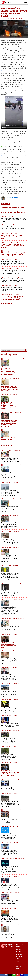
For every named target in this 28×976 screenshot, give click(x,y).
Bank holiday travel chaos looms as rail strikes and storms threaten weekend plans (9, 902)
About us (19, 944)
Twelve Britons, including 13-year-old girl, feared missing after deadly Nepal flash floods (10, 804)
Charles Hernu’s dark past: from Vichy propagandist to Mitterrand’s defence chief (10, 661)
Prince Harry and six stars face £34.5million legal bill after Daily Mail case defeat (10, 388)
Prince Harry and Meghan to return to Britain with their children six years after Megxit (9, 405)
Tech (15, 667)
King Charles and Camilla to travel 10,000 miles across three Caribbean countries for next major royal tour (9, 558)
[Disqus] (14, 326)
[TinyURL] (22, 975)
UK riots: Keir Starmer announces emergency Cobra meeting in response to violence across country (14, 228)
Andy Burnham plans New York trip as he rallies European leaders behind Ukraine (9, 509)
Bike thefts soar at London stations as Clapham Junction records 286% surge (9, 693)
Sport (18, 961)
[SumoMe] (26, 975)
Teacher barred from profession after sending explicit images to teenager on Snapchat (9, 709)
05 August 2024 (7, 19)
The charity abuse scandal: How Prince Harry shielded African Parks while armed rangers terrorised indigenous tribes (9, 370)
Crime (16, 515)
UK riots (6, 207)
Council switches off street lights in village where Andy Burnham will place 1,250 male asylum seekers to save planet (10, 576)
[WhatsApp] (14, 975)
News (15, 216)
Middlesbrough (19, 207)
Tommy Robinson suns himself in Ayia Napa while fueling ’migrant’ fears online (12, 245)
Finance (16, 430)
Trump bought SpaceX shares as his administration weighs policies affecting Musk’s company (9, 476)
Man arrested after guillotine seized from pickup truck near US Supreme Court (8, 756)
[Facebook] (2, 975)
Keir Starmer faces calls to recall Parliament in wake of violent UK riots (13, 236)
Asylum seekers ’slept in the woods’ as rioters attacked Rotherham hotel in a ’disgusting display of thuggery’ (13, 271)
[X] (10, 975)
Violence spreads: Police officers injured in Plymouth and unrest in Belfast (12, 289)
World (16, 450)
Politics (17, 412)
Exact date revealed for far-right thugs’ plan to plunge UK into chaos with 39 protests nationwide (12, 280)
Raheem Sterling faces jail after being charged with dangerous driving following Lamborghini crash (9, 869)
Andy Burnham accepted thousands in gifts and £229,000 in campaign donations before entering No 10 (10, 423)
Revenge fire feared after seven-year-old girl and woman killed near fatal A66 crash (9, 525)
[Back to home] (7, 948)
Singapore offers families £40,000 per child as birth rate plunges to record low (10, 459)
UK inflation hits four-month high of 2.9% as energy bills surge (8, 439)
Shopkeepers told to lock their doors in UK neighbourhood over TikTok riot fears (14, 219)
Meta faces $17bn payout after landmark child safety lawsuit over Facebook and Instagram (9, 677)
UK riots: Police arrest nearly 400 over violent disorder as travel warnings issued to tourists (13, 254)
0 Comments (23, 19)
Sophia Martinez (12, 197)
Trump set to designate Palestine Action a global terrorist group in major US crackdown (9, 820)
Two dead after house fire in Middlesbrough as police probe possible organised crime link (9, 740)
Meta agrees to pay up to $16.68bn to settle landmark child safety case (10, 788)
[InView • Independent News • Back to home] (6, 2)
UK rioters (11, 207)
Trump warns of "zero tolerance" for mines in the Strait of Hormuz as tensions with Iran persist (10, 493)
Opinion (19, 966)
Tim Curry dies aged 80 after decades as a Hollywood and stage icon (9, 645)
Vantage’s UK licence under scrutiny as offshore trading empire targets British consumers (10, 628)
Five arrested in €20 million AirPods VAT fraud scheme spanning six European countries (9, 836)
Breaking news (9, 354)
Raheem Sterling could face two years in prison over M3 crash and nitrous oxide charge (10, 886)
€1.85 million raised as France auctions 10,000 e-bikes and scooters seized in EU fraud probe (9, 852)
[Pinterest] (18, 975)
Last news (6, 445)
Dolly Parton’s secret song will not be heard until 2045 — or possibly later (10, 725)
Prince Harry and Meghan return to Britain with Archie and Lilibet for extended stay (10, 773)
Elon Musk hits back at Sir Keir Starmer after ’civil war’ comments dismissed (12, 263)
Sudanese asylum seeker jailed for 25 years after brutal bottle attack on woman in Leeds (9, 935)
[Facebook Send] (6, 975)
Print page (6, 203)
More (15, 394)
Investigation (18, 359)
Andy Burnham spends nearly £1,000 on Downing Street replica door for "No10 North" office (9, 593)
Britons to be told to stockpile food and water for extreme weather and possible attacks (9, 919)
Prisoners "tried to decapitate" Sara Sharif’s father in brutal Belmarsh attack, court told (9, 541)
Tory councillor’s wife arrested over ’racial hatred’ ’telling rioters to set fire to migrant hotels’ (13, 297)
